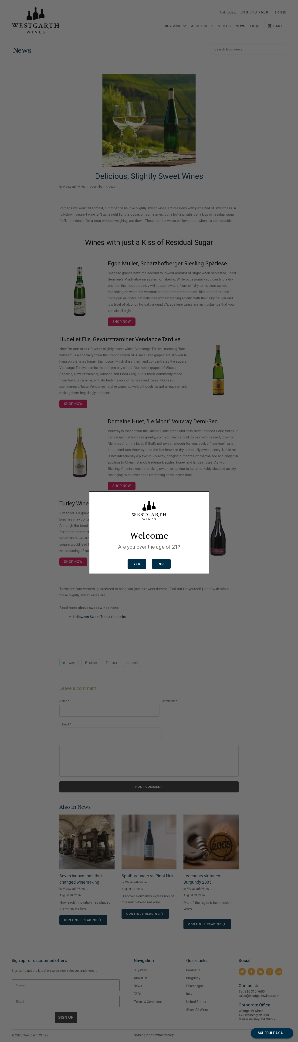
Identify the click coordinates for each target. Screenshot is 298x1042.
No (161, 564)
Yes (137, 564)
